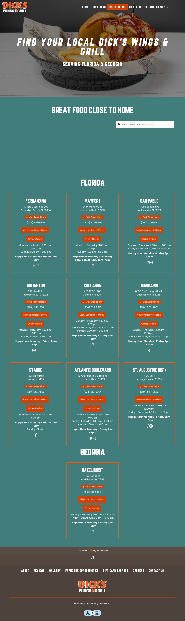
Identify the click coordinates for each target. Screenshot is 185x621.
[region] (92, 148)
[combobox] (145, 124)
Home (85, 7)
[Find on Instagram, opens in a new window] (37, 266)
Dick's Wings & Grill (92, 586)
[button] (156, 7)
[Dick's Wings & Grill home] (15, 7)
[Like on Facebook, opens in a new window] (34, 266)
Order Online (117, 7)
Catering (135, 7)
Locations (99, 7)
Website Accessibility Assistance (92, 603)
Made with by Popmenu (55, 550)
